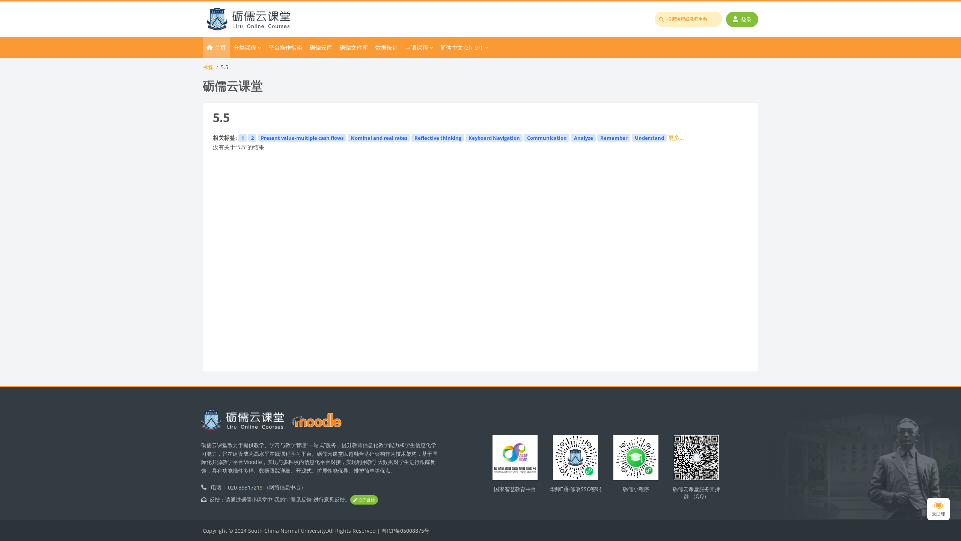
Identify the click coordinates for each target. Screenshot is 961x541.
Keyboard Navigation (494, 137)
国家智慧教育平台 (515, 489)
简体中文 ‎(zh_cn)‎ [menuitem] (461, 47)
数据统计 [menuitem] (386, 47)
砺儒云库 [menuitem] (321, 47)
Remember (614, 137)
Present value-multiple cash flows (302, 137)
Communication (547, 137)
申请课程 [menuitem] (416, 47)
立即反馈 (366, 500)
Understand (649, 137)
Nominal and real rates (379, 137)
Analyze (583, 137)
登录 (746, 19)
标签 (208, 67)
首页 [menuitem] (220, 47)
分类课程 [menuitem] (244, 47)
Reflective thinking (437, 137)
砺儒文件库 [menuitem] (354, 47)
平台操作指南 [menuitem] (285, 47)
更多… (676, 137)
